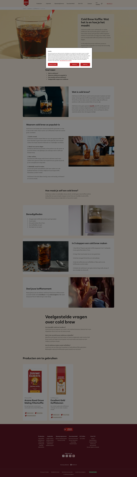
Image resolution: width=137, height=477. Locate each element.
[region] (69, 58)
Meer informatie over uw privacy (66, 60)
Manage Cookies (52, 64)
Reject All (74, 64)
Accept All (85, 64)
